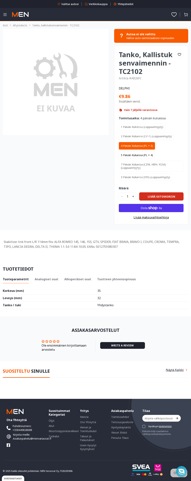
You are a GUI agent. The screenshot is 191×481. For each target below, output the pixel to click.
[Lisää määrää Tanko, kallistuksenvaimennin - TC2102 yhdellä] (133, 196)
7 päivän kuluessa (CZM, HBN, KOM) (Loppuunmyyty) (143, 166)
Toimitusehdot (120, 417)
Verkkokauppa (98, 4)
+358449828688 (22, 430)
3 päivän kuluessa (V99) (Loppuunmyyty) (145, 177)
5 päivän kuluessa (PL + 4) (137, 155)
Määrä (124, 188)
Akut (51, 426)
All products (20, 25)
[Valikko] (5, 14)
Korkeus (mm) (13, 291)
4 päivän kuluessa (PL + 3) (137, 146)
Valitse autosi (70, 4)
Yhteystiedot (125, 4)
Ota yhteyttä (88, 422)
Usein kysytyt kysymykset (88, 447)
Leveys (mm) (12, 298)
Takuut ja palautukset (87, 438)
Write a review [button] (122, 345)
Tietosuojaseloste (122, 422)
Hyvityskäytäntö (121, 427)
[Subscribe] (177, 418)
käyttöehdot (165, 426)
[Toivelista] (174, 14)
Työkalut (54, 436)
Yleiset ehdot (119, 432)
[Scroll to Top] (183, 460)
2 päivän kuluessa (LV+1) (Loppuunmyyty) (146, 136)
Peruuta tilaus (120, 438)
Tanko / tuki (12, 305)
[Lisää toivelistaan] (179, 54)
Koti (5, 25)
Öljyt (51, 420)
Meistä (84, 417)
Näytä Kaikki (175, 370)
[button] (186, 14)
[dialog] (13, 478)
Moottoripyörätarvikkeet (64, 431)
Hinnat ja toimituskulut (88, 429)
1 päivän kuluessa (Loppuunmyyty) (142, 127)
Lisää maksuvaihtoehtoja (151, 217)
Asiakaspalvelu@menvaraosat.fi (32, 438)
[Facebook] (8, 445)
